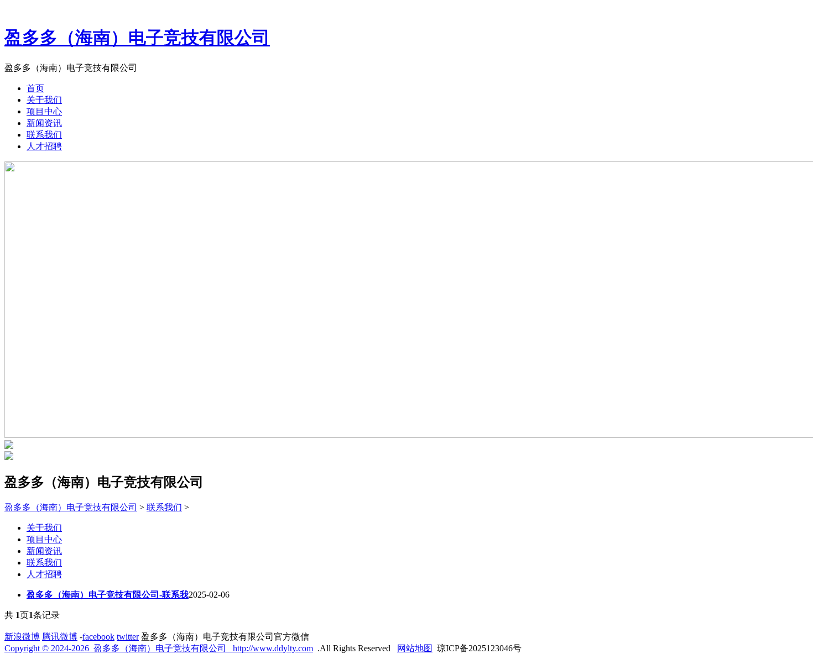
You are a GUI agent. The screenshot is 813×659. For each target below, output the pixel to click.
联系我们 (44, 134)
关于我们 (44, 99)
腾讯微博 (59, 636)
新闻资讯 (44, 123)
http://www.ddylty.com (273, 648)
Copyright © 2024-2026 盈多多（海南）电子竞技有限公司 (118, 648)
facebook (98, 636)
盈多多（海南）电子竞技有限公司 (137, 38)
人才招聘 (44, 146)
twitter (128, 636)
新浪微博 (22, 636)
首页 (35, 88)
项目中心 (44, 111)
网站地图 (414, 648)
